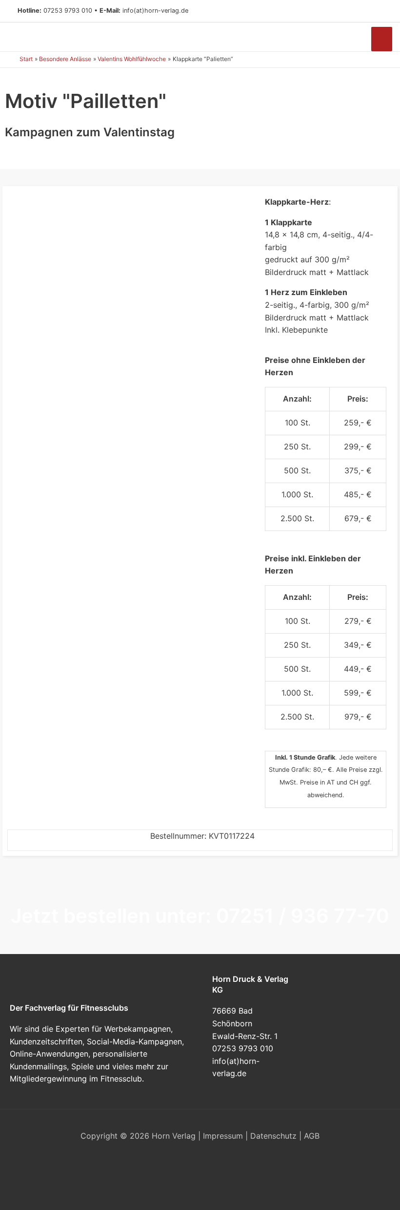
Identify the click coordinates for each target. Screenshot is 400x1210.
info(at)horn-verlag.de (155, 10)
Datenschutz (273, 1136)
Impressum (223, 1136)
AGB (312, 1136)
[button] (378, 11)
